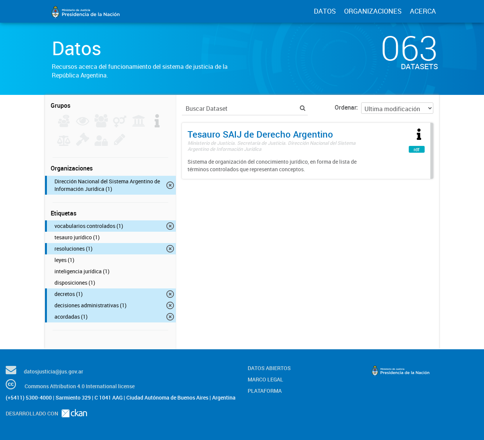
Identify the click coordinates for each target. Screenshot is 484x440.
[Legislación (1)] (157, 125)
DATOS (325, 10)
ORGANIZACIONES (373, 10)
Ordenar (345, 107)
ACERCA (423, 10)
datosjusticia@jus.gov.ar (53, 371)
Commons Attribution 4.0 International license (80, 386)
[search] (303, 107)
